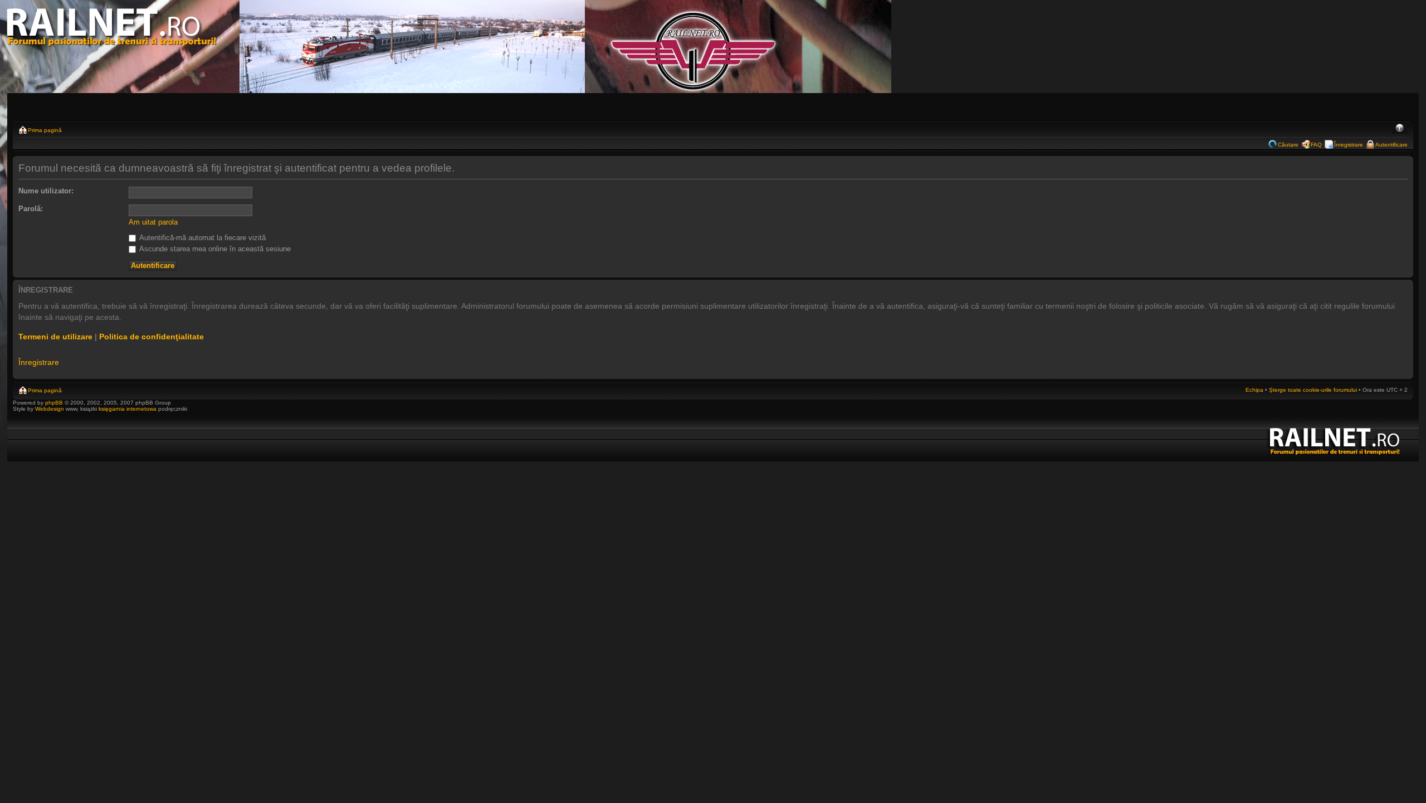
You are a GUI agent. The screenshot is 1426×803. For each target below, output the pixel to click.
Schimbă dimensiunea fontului (1399, 129)
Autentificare (1391, 145)
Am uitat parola (153, 222)
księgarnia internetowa (128, 409)
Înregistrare (1348, 145)
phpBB (54, 403)
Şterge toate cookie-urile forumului (1313, 390)
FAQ (1316, 145)
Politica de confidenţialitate (151, 336)
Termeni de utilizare (55, 336)
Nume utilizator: (46, 191)
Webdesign (50, 409)
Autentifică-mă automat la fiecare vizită (202, 237)
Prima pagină (45, 130)
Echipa (1254, 390)
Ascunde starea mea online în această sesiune (214, 249)
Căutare (1288, 145)
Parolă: (30, 209)
